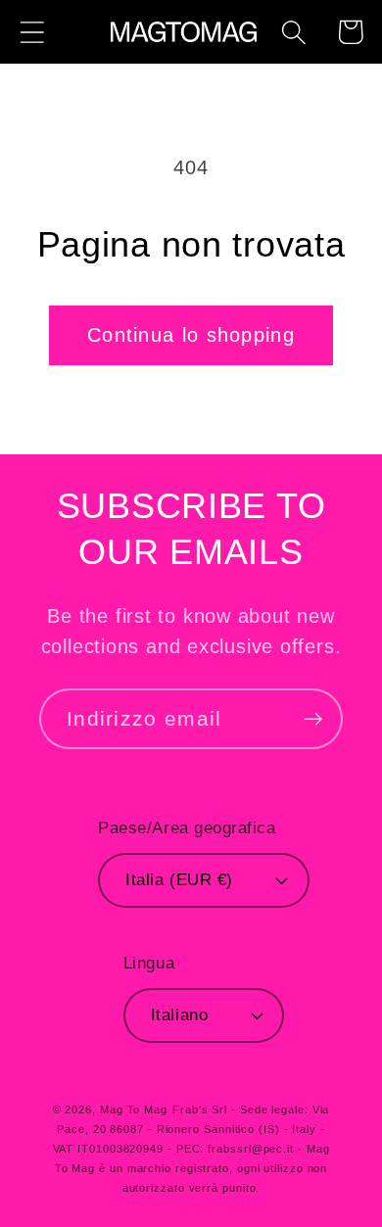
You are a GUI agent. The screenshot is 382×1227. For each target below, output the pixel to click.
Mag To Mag (133, 1109)
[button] (32, 32)
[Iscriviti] (313, 719)
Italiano (179, 1015)
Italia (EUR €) (178, 880)
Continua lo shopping (191, 335)
